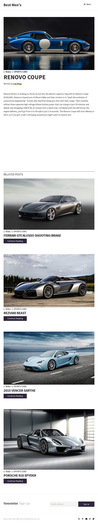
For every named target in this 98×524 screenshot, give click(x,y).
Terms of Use (35, 519)
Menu (88, 4)
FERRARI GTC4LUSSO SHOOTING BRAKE (32, 235)
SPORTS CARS (20, 71)
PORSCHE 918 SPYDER (20, 475)
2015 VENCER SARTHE (19, 390)
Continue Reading (15, 241)
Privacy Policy (23, 519)
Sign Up (17, 503)
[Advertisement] (49, 140)
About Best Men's (10, 519)
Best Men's (12, 5)
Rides (8, 71)
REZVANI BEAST (15, 313)
